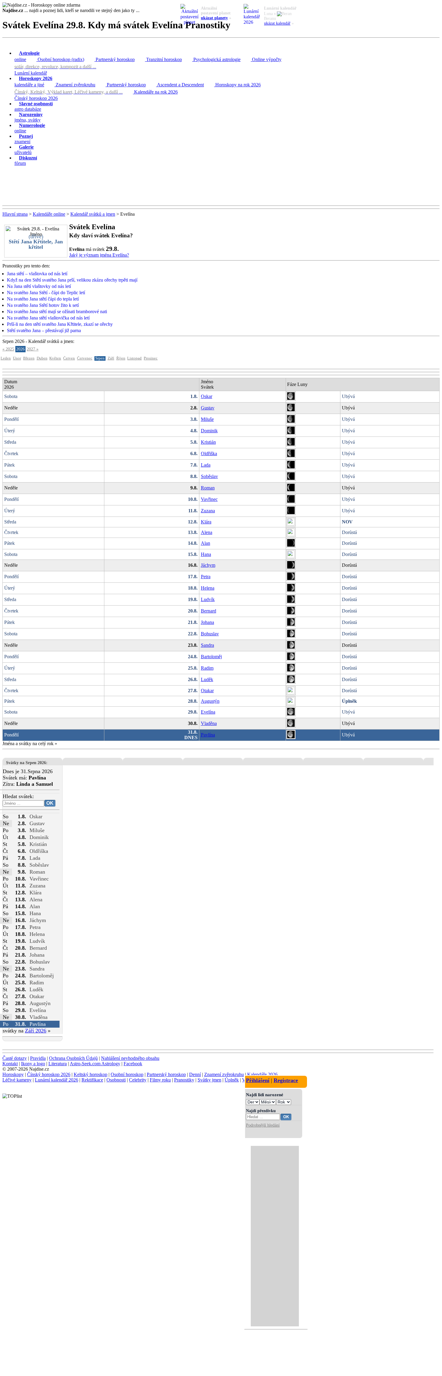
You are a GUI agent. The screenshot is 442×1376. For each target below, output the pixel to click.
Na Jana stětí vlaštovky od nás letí (39, 286)
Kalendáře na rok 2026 (155, 91)
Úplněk (232, 1079)
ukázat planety (214, 18)
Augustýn (210, 701)
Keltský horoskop (90, 1074)
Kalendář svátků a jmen (92, 214)
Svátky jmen (209, 1079)
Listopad (134, 358)
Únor (17, 358)
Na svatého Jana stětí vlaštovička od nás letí (48, 317)
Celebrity (137, 1079)
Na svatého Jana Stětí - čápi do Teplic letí (46, 292)
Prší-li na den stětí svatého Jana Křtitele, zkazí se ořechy (60, 324)
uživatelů (24, 149)
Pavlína (208, 734)
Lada (205, 464)
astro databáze (33, 106)
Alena (206, 532)
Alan (205, 543)
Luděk (207, 679)
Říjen (120, 358)
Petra (205, 576)
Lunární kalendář (30, 73)
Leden (6, 358)
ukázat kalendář (277, 23)
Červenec (84, 358)
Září (111, 358)
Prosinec (151, 358)
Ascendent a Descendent (180, 84)
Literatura (57, 1063)
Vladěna (209, 723)
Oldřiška (209, 453)
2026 (20, 349)
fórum (25, 160)
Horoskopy (13, 1074)
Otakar (207, 690)
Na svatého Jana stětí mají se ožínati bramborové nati (57, 311)
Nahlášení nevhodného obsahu (130, 1058)
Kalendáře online (49, 214)
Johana (207, 622)
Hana (206, 554)
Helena (207, 588)
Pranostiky (184, 1079)
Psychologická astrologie (216, 59)
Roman (208, 487)
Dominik (209, 430)
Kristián (208, 442)
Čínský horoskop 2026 (36, 98)
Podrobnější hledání (263, 1125)
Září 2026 (35, 1031)
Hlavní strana (15, 214)
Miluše (207, 419)
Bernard (208, 610)
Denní (195, 1074)
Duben (42, 358)
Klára (206, 521)
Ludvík (208, 599)
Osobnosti (116, 1079)
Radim (207, 668)
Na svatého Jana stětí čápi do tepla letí (43, 298)
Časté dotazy (14, 1058)
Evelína (208, 711)
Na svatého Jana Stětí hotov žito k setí (43, 305)
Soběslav (209, 476)
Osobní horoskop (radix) (60, 59)
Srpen (100, 358)
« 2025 (8, 349)
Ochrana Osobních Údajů (73, 1058)
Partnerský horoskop (114, 59)
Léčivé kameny (17, 1079)
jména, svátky (28, 117)
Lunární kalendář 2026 (56, 1079)
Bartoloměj (211, 656)
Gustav (207, 407)
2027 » (32, 349)
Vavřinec (209, 499)
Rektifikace (92, 1079)
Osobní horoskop (127, 1074)
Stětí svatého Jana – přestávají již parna (44, 330)
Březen (29, 358)
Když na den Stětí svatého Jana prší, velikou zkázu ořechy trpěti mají (72, 279)
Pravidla (38, 1058)
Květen (55, 358)
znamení (23, 139)
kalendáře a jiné (33, 81)
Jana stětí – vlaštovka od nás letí (37, 273)
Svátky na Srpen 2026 (26, 762)
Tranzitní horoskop (163, 59)
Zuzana (208, 510)
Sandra (207, 645)
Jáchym (208, 565)
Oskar (206, 396)
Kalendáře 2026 (262, 1074)
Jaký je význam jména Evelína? (99, 255)
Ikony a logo (33, 1063)
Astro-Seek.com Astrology (95, 1063)
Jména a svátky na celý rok (28, 743)
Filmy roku (160, 1079)
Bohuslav (210, 633)
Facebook (133, 1063)
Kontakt (10, 1063)
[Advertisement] (221, 185)
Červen (69, 358)
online (27, 56)
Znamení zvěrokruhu (74, 84)
